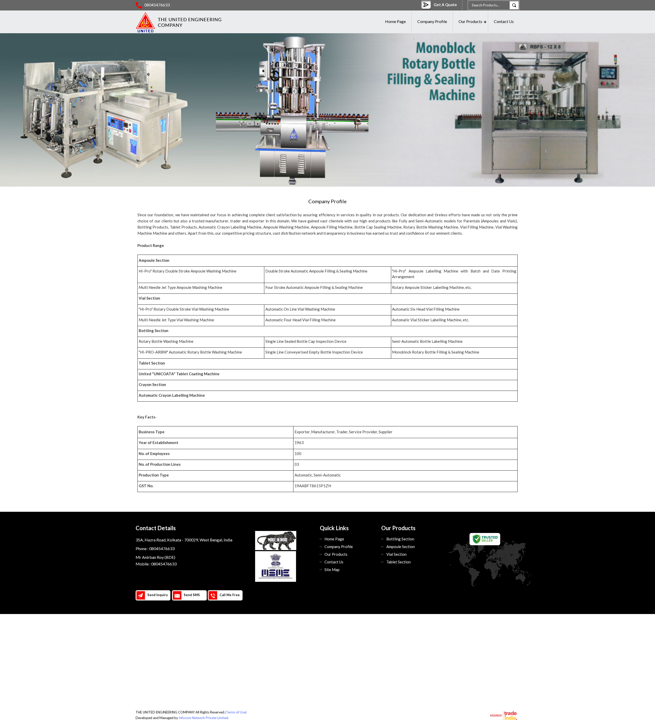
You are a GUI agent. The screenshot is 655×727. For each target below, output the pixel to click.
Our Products (470, 21)
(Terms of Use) (236, 712)
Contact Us (504, 21)
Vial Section (396, 554)
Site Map (332, 569)
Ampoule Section (400, 546)
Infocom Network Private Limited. (204, 718)
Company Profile (432, 21)
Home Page (395, 21)
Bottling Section (400, 539)
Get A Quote (445, 4)
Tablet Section (398, 562)
